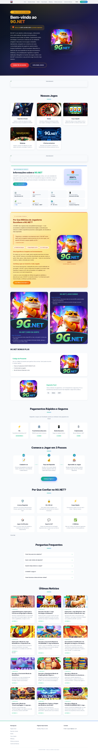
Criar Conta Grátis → (20, 184)
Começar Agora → (49, 479)
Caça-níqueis (44, 1)
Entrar (77, 1)
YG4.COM (24, 455)
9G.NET (12, 68)
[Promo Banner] (49, 83)
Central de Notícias (68, 1)
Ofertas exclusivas (58, 1)
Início (25, 1)
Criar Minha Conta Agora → (22, 282)
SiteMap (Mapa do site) (42, 728)
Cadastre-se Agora (19, 65)
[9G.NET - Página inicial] (11, 2)
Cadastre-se (83, 1)
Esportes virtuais (31, 1)
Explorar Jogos (38, 65)
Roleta (38, 1)
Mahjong (50, 1)
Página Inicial (13, 728)
